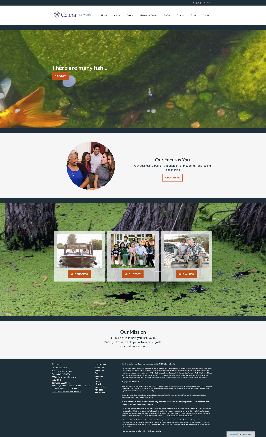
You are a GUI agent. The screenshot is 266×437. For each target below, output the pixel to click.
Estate (97, 373)
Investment (99, 370)
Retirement (99, 367)
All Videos (99, 389)
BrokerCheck (169, 364)
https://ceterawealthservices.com (182, 415)
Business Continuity (154, 431)
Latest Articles (101, 387)
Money (98, 381)
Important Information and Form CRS (134, 431)
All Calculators (101, 392)
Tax (96, 378)
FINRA (124, 388)
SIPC (128, 388)
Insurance (99, 375)
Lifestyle (98, 384)
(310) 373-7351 (203, 2)
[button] (117, 15)
